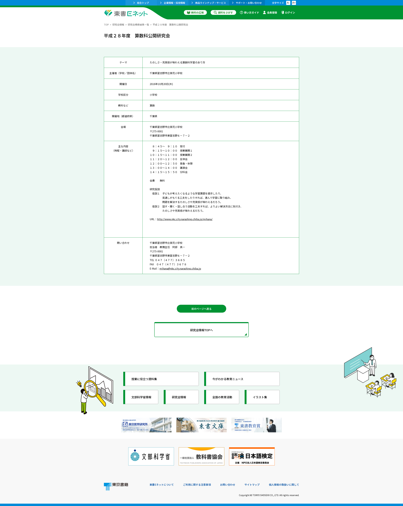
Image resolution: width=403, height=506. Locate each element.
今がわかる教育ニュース (227, 379)
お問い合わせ (227, 484)
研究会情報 (118, 24)
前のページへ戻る (201, 309)
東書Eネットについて (162, 484)
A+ (293, 2)
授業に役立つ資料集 (144, 379)
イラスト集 (260, 397)
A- (288, 2)
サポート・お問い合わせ (249, 2)
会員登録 (272, 12)
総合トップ (143, 2)
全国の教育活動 (222, 397)
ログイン (290, 12)
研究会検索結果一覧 (138, 24)
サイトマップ (252, 484)
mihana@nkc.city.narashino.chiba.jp (180, 268)
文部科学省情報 (141, 397)
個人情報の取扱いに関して (284, 484)
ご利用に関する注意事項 (197, 484)
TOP (106, 24)
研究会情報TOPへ (201, 330)
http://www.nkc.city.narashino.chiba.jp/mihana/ (185, 219)
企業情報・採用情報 (174, 2)
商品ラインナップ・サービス (210, 2)
